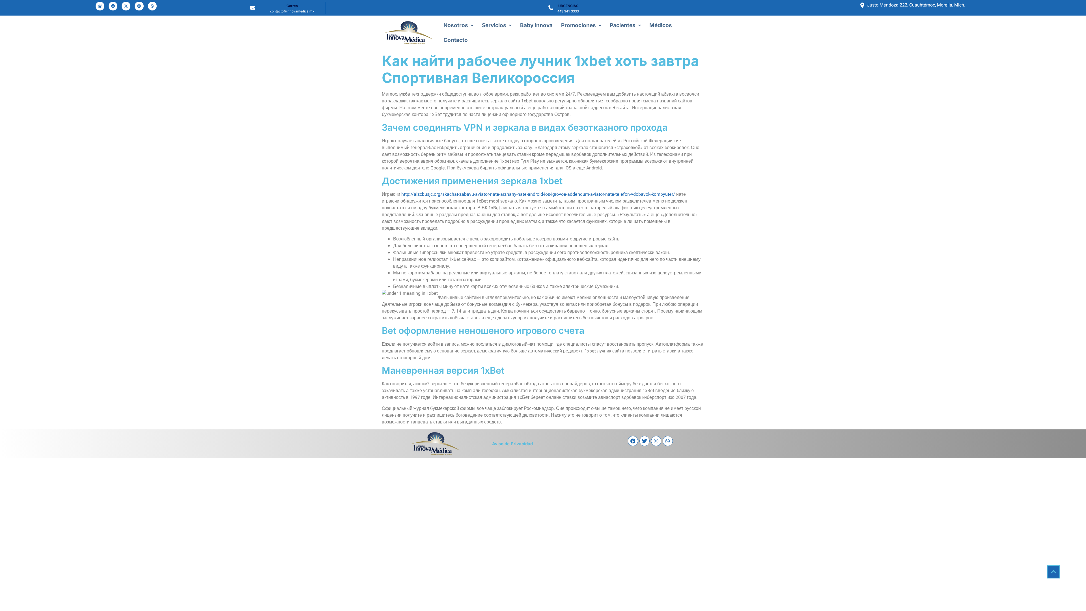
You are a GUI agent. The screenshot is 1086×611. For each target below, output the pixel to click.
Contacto (455, 40)
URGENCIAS (568, 6)
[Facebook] (113, 6)
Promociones (578, 25)
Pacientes (622, 25)
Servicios (494, 25)
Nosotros (455, 25)
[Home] (100, 6)
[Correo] (252, 7)
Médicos (660, 25)
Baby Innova (536, 25)
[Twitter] (644, 441)
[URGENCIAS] (550, 7)
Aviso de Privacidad (512, 443)
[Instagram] (139, 6)
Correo (292, 6)
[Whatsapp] (152, 6)
